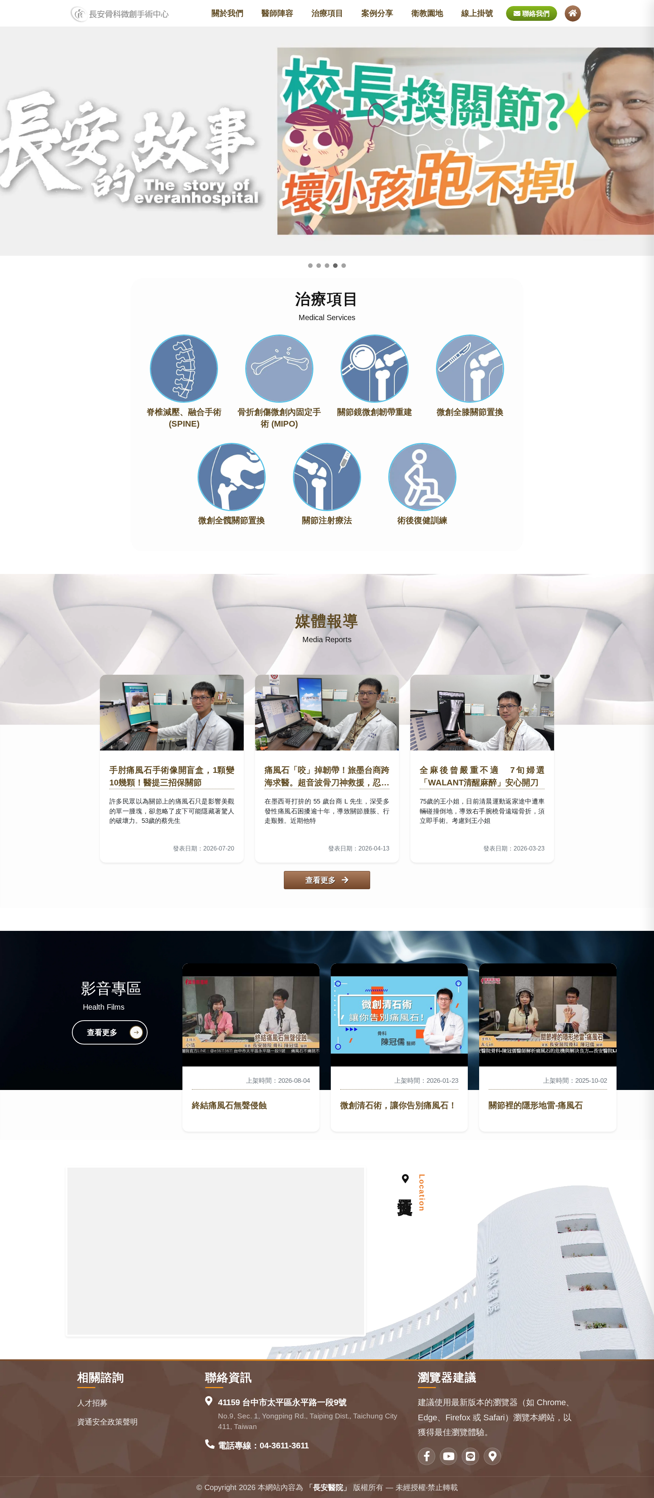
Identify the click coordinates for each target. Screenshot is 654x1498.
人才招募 (92, 1403)
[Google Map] (492, 1456)
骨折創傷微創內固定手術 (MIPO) (279, 417)
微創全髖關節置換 (231, 520)
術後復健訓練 (422, 520)
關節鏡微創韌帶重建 (374, 412)
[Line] (470, 1456)
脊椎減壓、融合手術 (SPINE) (183, 417)
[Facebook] (426, 1456)
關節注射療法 (327, 520)
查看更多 (321, 880)
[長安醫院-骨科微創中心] (119, 13)
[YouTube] (448, 1456)
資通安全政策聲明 (107, 1422)
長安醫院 (328, 1487)
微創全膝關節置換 (470, 412)
